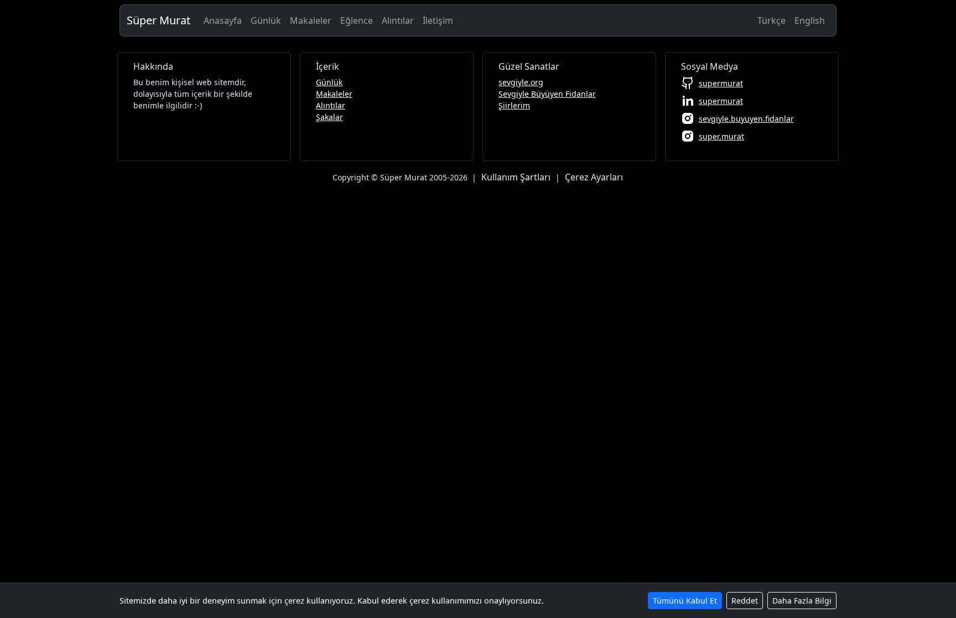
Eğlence (356, 20)
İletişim (438, 20)
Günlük (266, 20)
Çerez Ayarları (594, 177)
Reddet (744, 600)
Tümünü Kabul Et (685, 600)
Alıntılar (398, 20)
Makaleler (310, 20)
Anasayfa (223, 20)
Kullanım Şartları (515, 177)
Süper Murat (158, 20)
